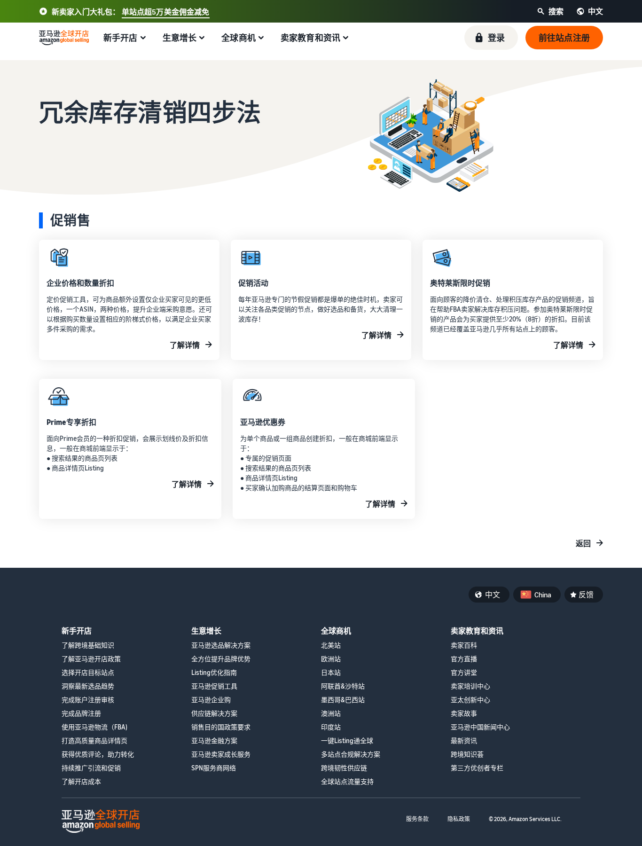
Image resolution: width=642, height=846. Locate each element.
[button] (491, 37)
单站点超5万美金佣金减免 (166, 11)
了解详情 (185, 345)
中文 (492, 594)
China (542, 594)
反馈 (586, 594)
